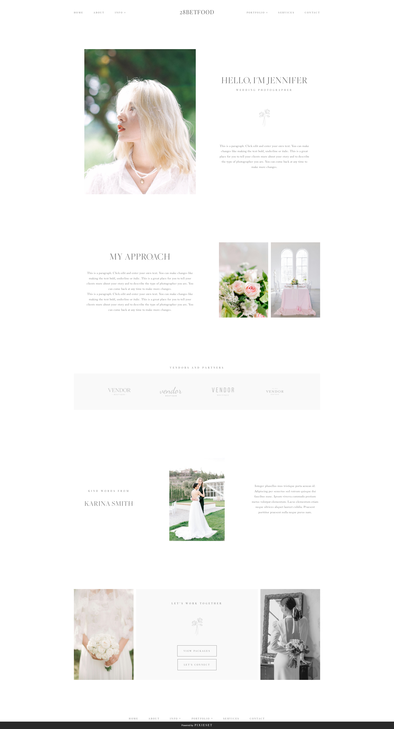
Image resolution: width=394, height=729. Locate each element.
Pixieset (204, 725)
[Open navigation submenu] (267, 12)
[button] (120, 12)
